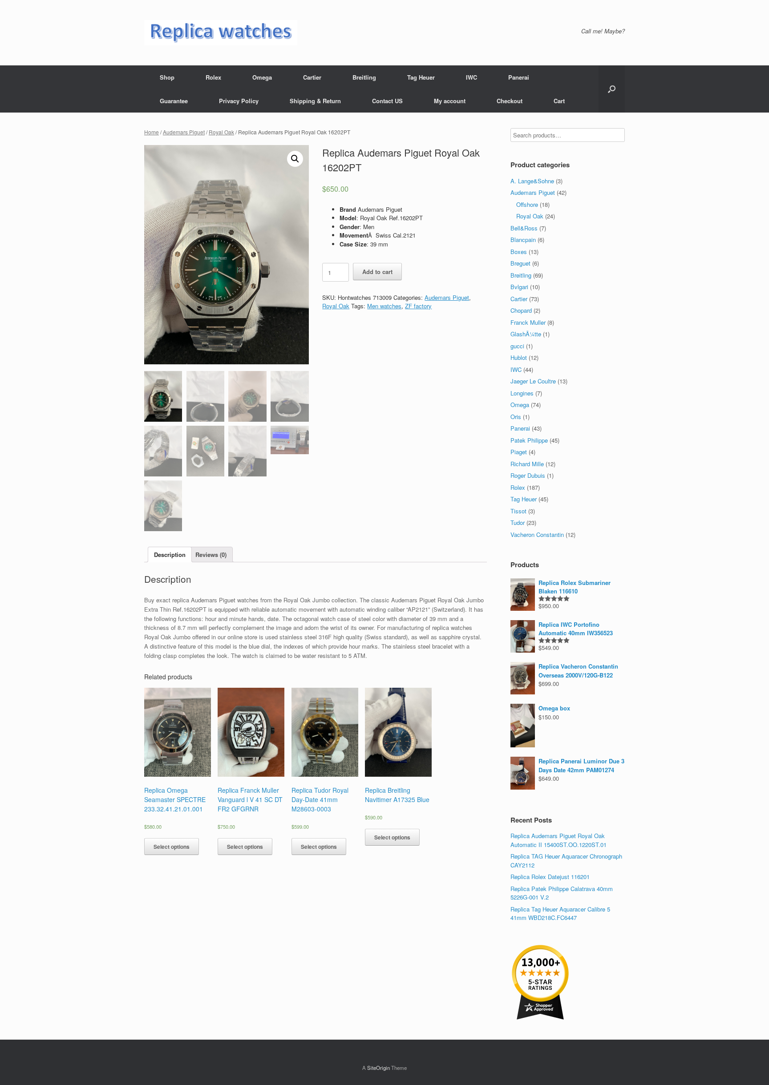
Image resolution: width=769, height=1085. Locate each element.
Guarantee (174, 101)
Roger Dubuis (527, 475)
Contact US (387, 101)
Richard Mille (527, 464)
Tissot (518, 511)
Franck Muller (528, 322)
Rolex (213, 77)
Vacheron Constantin (537, 534)
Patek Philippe (529, 440)
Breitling (364, 77)
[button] (612, 89)
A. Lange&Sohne (532, 181)
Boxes (518, 251)
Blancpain (523, 239)
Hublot (518, 357)
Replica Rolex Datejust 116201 (550, 876)
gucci (517, 346)
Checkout (509, 101)
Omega (262, 77)
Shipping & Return (315, 101)
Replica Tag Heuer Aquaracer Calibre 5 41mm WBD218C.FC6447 (560, 913)
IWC (471, 77)
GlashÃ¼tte (525, 334)
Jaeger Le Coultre (533, 381)
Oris (515, 416)
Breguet (520, 263)
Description (170, 554)
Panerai (518, 77)
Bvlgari (519, 286)
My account (449, 101)
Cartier (312, 77)
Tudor (517, 522)
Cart (559, 101)
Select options (172, 847)
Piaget (518, 452)
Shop (167, 77)
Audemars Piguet (184, 132)
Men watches (384, 306)
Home (151, 132)
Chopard (521, 310)
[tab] (170, 554)
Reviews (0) (211, 554)
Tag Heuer (421, 77)
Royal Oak (221, 132)
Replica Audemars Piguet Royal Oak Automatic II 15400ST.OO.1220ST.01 (558, 840)
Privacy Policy (239, 101)
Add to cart (377, 271)
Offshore (527, 204)
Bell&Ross (524, 228)
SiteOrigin (378, 1067)
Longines (522, 393)
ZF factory (418, 306)
